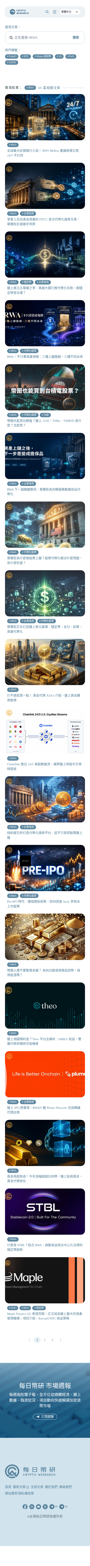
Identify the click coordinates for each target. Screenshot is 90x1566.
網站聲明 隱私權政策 (19, 1493)
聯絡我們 (65, 1487)
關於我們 (51, 1487)
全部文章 (37, 1487)
